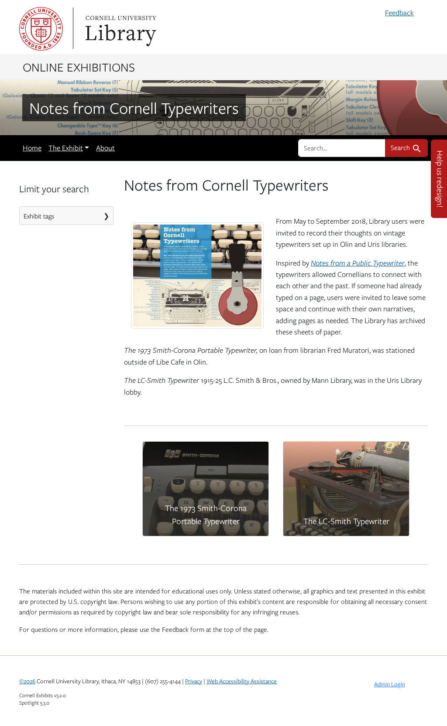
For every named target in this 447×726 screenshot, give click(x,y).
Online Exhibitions (79, 67)
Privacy (193, 681)
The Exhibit (65, 148)
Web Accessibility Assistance (241, 681)
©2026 (27, 681)
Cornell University (41, 29)
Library (120, 29)
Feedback (399, 12)
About (105, 148)
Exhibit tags (39, 215)
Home (32, 148)
